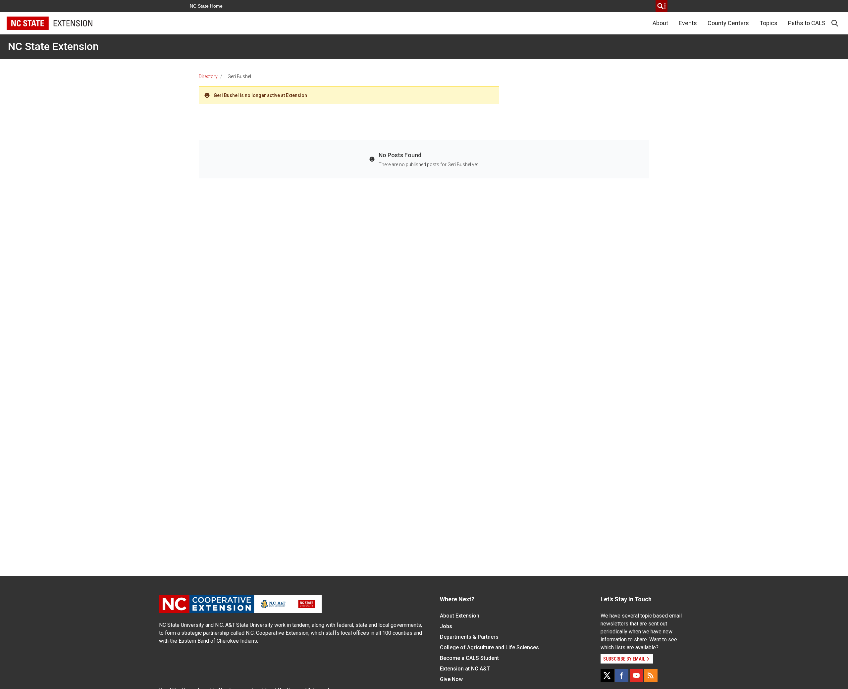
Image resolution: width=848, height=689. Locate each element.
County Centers (728, 23)
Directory (208, 76)
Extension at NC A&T (465, 669)
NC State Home (206, 6)
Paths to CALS (806, 23)
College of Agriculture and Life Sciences (489, 647)
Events (688, 23)
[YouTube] (636, 675)
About (660, 23)
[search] (661, 6)
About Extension (459, 616)
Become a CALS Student (469, 658)
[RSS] (651, 675)
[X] (607, 675)
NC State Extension (53, 46)
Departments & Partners (469, 637)
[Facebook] (621, 675)
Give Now (451, 679)
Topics (768, 23)
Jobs (446, 626)
